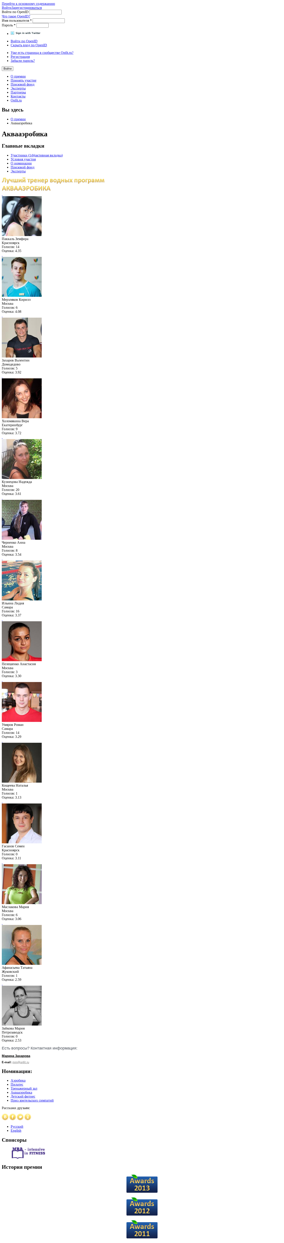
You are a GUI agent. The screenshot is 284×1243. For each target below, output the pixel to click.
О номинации (21, 163)
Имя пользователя (17, 20)
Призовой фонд (22, 84)
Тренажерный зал (24, 1088)
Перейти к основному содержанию (28, 4)
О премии (18, 76)
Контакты (18, 96)
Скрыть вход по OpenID (29, 45)
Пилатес (17, 1084)
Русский (17, 1126)
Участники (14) (37, 155)
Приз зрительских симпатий (32, 1100)
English (16, 1130)
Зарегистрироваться (27, 8)
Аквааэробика (21, 1092)
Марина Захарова (16, 1056)
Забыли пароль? (23, 61)
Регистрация (20, 57)
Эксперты (18, 88)
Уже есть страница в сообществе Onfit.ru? (42, 53)
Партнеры (18, 92)
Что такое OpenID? (16, 16)
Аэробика (18, 1080)
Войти (7, 8)
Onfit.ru (16, 100)
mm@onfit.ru (20, 1062)
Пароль (9, 25)
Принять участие (23, 80)
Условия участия (23, 159)
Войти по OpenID (16, 12)
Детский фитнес (23, 1096)
